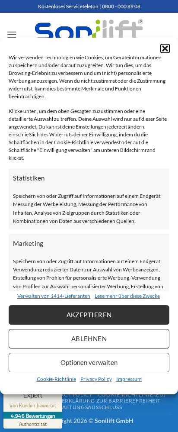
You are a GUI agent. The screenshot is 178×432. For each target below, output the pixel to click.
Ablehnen (89, 338)
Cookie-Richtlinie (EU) (131, 394)
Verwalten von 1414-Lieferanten (53, 296)
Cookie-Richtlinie (56, 379)
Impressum (129, 379)
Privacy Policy (96, 379)
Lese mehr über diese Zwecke (127, 296)
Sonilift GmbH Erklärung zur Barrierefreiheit (89, 400)
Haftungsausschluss (90, 407)
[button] (165, 48)
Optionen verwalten (89, 362)
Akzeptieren (89, 315)
